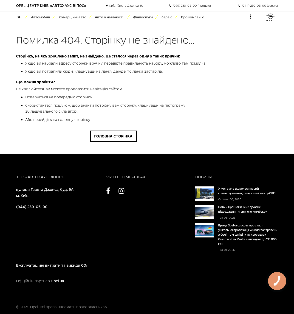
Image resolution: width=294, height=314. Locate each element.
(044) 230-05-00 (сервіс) (259, 6)
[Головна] (20, 17)
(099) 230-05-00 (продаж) (191, 6)
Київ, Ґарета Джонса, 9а (126, 6)
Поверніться (36, 97)
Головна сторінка (113, 136)
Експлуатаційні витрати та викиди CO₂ (52, 265)
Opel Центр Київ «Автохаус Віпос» (51, 5)
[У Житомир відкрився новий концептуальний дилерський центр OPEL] (204, 193)
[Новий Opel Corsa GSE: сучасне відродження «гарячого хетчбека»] (204, 211)
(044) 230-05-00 (32, 206)
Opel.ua (57, 281)
